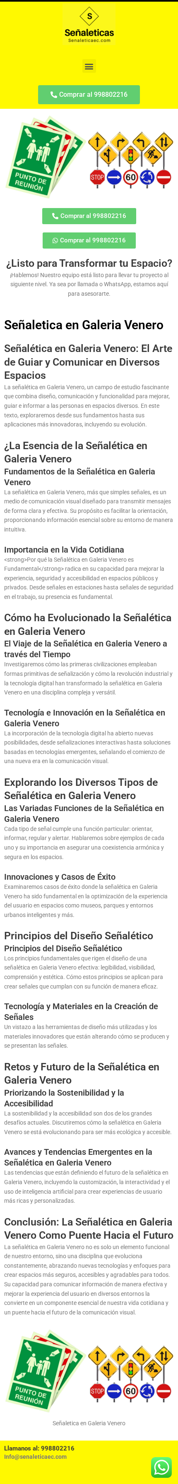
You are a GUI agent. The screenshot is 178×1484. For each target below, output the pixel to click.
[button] (89, 66)
